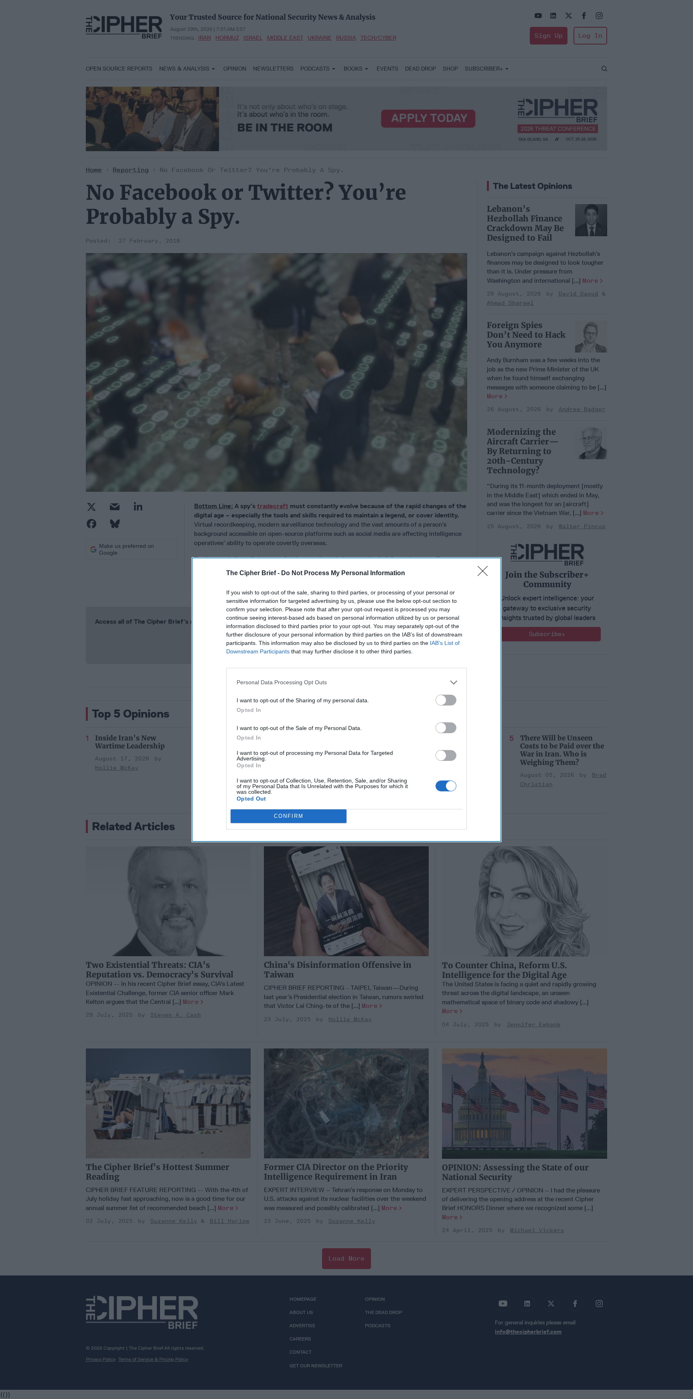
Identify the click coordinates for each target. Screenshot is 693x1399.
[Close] (485, 573)
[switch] (446, 700)
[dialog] (346, 699)
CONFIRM (289, 816)
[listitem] (346, 682)
